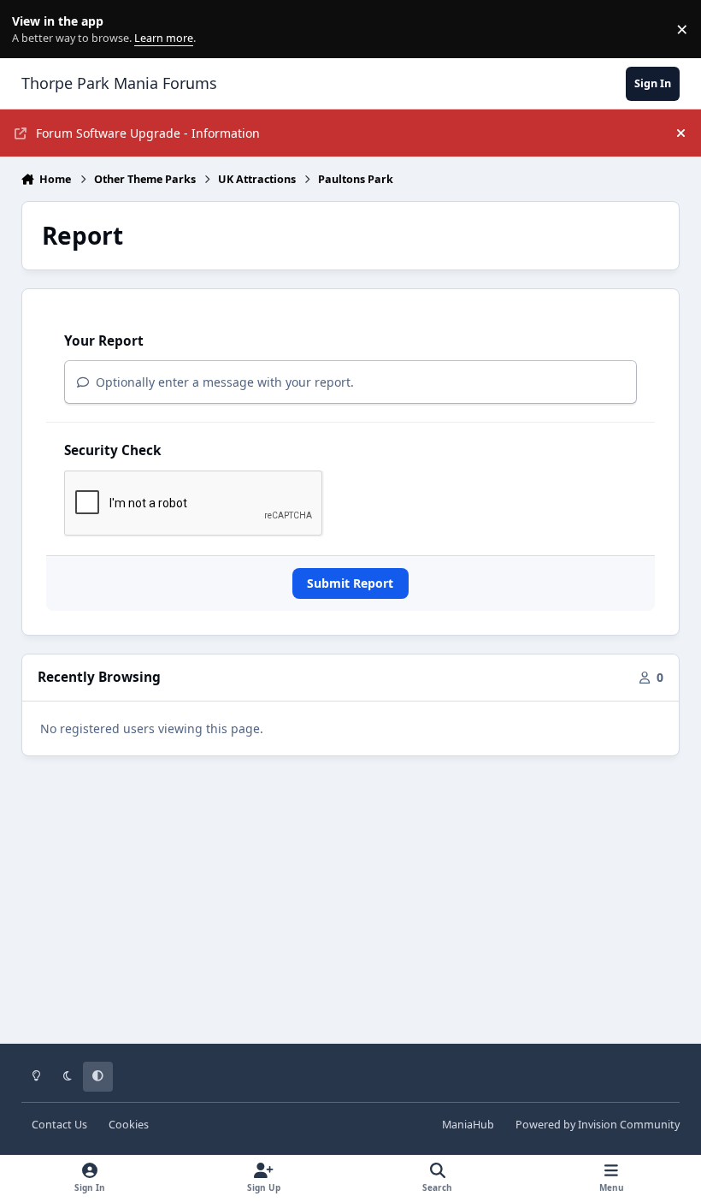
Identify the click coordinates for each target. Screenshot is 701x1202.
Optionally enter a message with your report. (223, 382)
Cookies (129, 1124)
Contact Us (59, 1124)
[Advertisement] (350, 912)
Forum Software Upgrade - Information (148, 133)
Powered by (597, 1124)
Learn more (33, 29)
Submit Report (350, 583)
